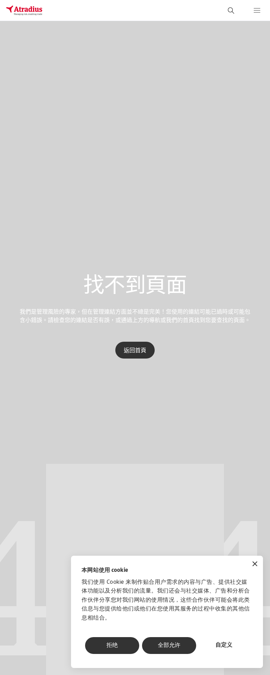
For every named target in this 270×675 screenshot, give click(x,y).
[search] (231, 10)
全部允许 (169, 645)
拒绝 (112, 645)
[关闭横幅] (254, 564)
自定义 (224, 645)
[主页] (24, 10)
